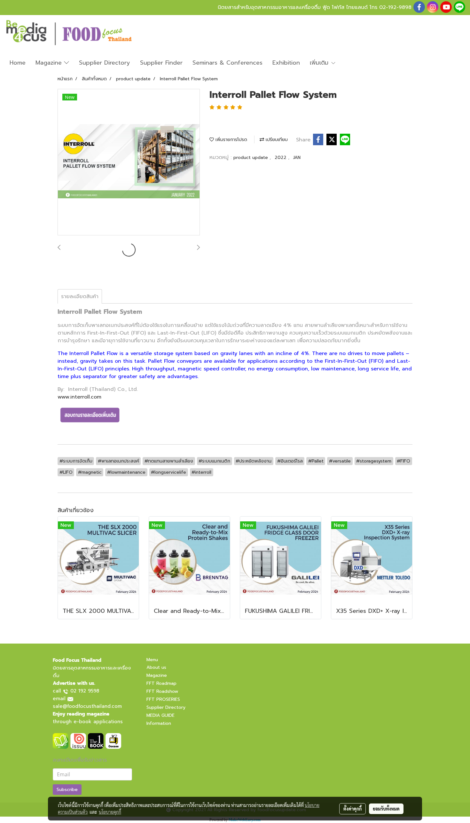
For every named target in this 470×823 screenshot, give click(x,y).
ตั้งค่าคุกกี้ (352, 808)
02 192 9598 (84, 690)
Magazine (49, 62)
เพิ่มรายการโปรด (230, 139)
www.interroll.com (79, 397)
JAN (297, 157)
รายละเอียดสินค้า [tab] (79, 296)
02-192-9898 (395, 7)
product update (251, 157)
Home (18, 62)
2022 (281, 157)
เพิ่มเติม (320, 62)
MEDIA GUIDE (160, 715)
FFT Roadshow (162, 691)
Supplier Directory (104, 62)
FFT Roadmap (161, 683)
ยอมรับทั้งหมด (386, 808)
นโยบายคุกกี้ (110, 812)
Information (158, 723)
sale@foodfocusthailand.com (87, 706)
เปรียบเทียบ (276, 139)
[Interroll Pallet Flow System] (129, 162)
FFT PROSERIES (163, 699)
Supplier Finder (161, 62)
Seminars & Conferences (227, 62)
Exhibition (286, 62)
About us (156, 667)
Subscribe (67, 789)
